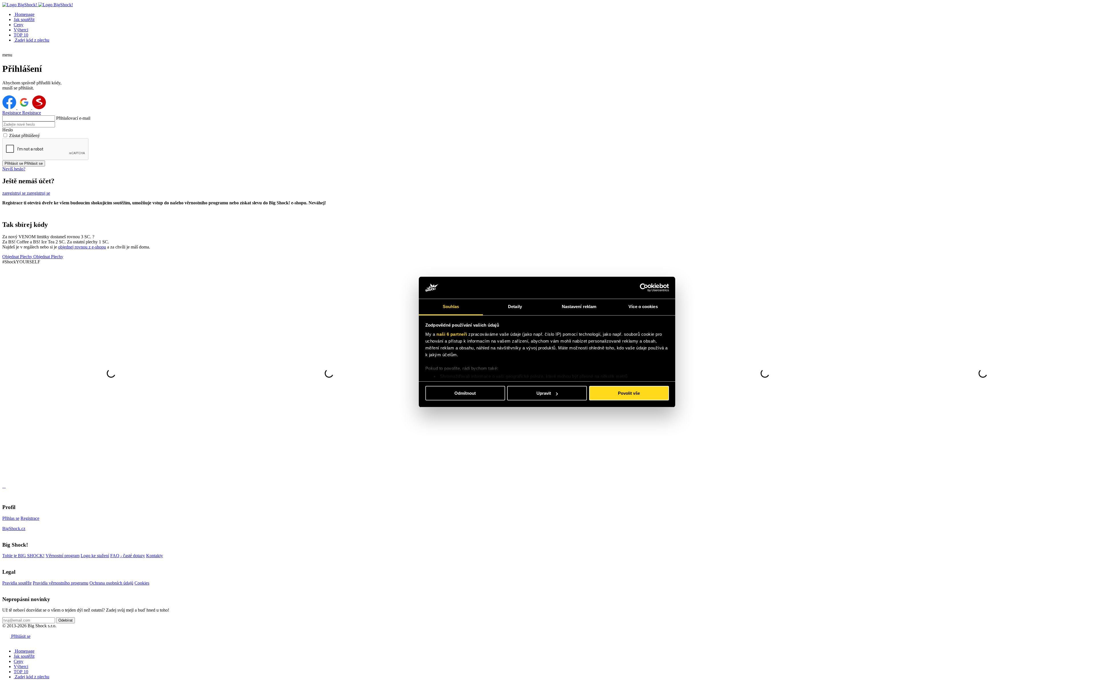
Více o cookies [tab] (643, 306)
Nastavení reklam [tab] (579, 306)
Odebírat (65, 620)
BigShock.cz (13, 528)
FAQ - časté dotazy (127, 555)
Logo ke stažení (95, 555)
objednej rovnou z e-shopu (82, 247)
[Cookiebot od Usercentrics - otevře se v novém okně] (644, 288)
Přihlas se (10, 518)
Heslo (7, 129)
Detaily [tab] (515, 306)
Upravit (543, 393)
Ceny (18, 24)
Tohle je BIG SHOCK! (23, 555)
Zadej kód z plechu (31, 40)
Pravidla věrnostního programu (60, 583)
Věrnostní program (62, 555)
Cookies (141, 583)
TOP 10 (21, 34)
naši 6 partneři (451, 334)
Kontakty (154, 555)
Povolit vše (629, 393)
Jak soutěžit (24, 19)
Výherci (21, 29)
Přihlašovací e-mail (73, 118)
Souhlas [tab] (451, 306)
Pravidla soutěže (17, 583)
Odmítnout (465, 393)
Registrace (30, 518)
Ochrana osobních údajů (111, 583)
